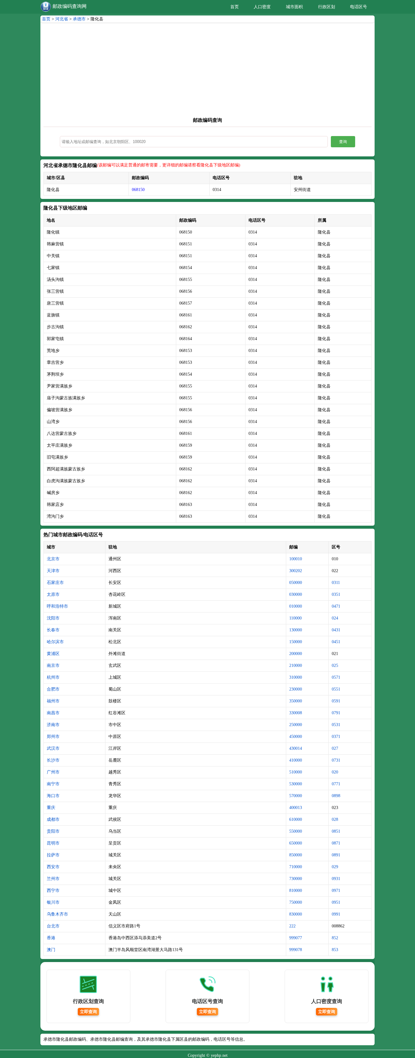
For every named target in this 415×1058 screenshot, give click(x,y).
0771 (336, 784)
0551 (336, 689)
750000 (295, 902)
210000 (295, 665)
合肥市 (53, 689)
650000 (295, 843)
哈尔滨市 (55, 642)
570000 (295, 796)
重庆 (51, 807)
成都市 (53, 819)
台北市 (53, 926)
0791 (336, 713)
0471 (336, 606)
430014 (295, 748)
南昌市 (53, 713)
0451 (336, 642)
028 (335, 819)
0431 (336, 630)
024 (335, 618)
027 (335, 748)
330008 (295, 713)
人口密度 (262, 7)
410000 (295, 760)
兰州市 (53, 878)
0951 (336, 902)
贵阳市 (53, 831)
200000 (295, 653)
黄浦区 (53, 653)
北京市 (53, 559)
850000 (295, 855)
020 (335, 772)
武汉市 (53, 748)
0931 (336, 878)
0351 (336, 594)
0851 (336, 831)
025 (335, 665)
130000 (295, 630)
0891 (336, 855)
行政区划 (326, 7)
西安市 (53, 867)
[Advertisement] (207, 71)
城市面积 (294, 7)
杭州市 (53, 677)
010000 (295, 606)
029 (335, 867)
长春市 (53, 630)
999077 (295, 938)
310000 (295, 677)
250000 (295, 724)
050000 (295, 582)
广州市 (53, 772)
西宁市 (53, 890)
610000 (295, 819)
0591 (336, 701)
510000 (295, 772)
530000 (295, 784)
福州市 (53, 701)
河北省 (61, 19)
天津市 (53, 570)
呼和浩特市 (57, 606)
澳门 (51, 949)
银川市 (53, 902)
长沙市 (53, 760)
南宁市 (53, 784)
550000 (295, 831)
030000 (295, 594)
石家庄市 (55, 582)
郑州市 (53, 736)
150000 (295, 642)
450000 (295, 736)
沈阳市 (53, 618)
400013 (295, 807)
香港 (51, 938)
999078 (295, 949)
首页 (234, 7)
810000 (295, 890)
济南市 (53, 724)
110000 (295, 618)
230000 (295, 689)
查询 (343, 141)
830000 (295, 914)
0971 (336, 890)
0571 (336, 677)
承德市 (79, 19)
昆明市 (53, 843)
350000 (295, 701)
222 (292, 926)
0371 (336, 736)
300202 (295, 570)
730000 (295, 878)
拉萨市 (53, 855)
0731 (336, 760)
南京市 (53, 665)
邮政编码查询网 (70, 6)
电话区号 (358, 7)
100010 (295, 559)
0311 (336, 582)
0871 (336, 843)
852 (335, 938)
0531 (336, 724)
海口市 (53, 796)
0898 (336, 796)
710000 (295, 867)
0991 (336, 914)
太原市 (53, 594)
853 (335, 949)
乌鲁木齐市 (57, 914)
